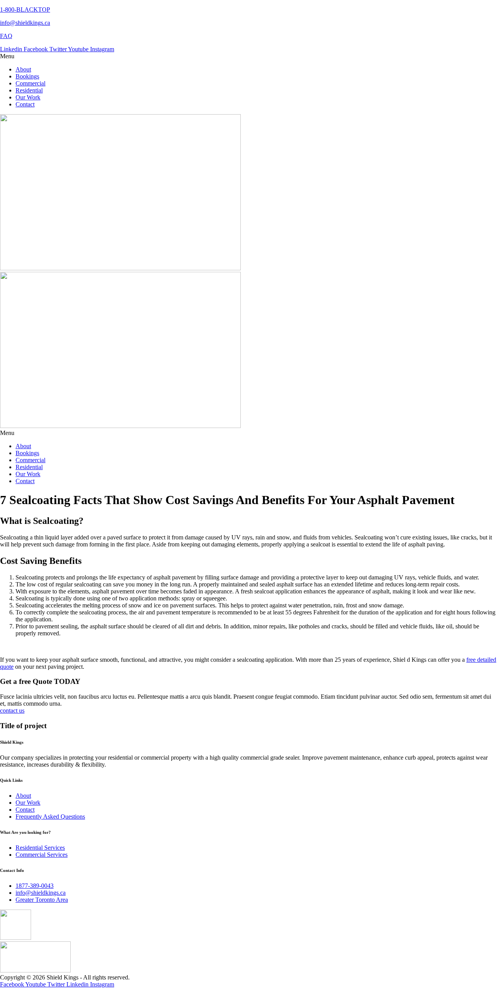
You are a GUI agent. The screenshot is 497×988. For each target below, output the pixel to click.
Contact (25, 104)
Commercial (30, 83)
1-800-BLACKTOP (25, 9)
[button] (248, 56)
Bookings (27, 76)
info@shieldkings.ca (25, 22)
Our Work (28, 97)
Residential (29, 90)
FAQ (6, 36)
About (23, 69)
